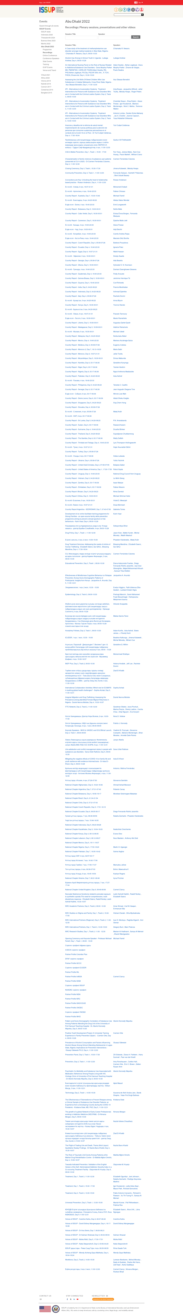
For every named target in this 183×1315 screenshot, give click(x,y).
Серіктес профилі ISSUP (75, 985)
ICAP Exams (47, 67)
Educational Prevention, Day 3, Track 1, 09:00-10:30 (84, 563)
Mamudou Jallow (119, 865)
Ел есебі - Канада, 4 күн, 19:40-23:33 (79, 225)
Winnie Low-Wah (119, 394)
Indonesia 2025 (47, 34)
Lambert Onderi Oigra (128, 590)
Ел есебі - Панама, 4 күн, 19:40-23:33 (79, 380)
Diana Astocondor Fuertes (123, 563)
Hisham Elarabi (119, 913)
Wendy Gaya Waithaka (121, 1252)
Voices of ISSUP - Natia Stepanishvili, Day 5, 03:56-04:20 (86, 1244)
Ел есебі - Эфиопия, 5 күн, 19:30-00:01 (80, 256)
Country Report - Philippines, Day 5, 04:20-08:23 (83, 385)
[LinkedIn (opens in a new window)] (74, 1299)
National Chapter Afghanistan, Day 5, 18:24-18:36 (84, 785)
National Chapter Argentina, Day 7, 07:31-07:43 (83, 789)
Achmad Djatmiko (120, 291)
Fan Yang (117, 152)
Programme (47, 49)
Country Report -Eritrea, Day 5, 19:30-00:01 (81, 496)
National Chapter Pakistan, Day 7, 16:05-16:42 (82, 851)
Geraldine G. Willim (120, 644)
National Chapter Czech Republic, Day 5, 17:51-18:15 (85, 807)
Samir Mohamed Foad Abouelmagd (126, 595)
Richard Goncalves (130, 1188)
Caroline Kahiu (119, 1219)
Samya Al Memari (136, 931)
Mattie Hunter (128, 533)
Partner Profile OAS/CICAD (75, 1003)
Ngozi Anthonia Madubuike (123, 371)
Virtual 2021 (45, 75)
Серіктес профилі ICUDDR (75, 967)
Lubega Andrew (119, 58)
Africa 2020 (45, 78)
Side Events (47, 61)
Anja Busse (117, 89)
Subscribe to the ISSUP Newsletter (103, 1299)
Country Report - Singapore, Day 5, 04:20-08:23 (83, 402)
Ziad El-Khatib (118, 670)
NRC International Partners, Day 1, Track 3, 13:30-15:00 (86, 927)
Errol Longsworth (119, 204)
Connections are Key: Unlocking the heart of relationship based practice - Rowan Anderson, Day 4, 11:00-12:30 (86, 181)
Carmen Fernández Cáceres (124, 159)
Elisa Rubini (131, 101)
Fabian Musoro (119, 487)
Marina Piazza (118, 709)
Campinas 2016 (47, 89)
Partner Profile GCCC (73, 963)
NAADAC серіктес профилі (75, 990)
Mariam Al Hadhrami (121, 931)
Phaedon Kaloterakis (121, 540)
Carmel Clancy (119, 889)
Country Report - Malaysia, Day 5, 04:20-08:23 (82, 336)
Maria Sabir (117, 349)
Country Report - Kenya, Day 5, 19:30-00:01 (81, 305)
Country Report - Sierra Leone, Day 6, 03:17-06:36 (84, 398)
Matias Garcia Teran (120, 616)
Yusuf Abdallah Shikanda (122, 118)
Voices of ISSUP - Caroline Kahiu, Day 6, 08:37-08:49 (85, 1219)
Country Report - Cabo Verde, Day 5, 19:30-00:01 (83, 213)
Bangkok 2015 (46, 92)
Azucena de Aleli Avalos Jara (124, 1092)
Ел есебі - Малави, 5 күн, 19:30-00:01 (79, 331)
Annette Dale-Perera (128, 735)
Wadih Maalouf (126, 535)
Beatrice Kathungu (120, 637)
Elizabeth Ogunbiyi (120, 1176)
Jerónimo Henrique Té (121, 278)
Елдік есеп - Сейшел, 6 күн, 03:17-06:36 (80, 394)
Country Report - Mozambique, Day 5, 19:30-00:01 (84, 358)
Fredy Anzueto (118, 274)
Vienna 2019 (46, 81)
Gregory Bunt (118, 927)
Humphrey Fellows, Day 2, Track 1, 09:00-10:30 (83, 630)
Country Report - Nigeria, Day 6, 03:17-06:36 (82, 371)
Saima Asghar (118, 851)
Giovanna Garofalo (120, 780)
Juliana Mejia (127, 152)
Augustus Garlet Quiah (121, 322)
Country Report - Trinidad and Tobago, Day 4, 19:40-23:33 (87, 442)
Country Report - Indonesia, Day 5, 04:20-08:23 (83, 291)
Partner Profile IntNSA (73, 976)
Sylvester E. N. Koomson (122, 265)
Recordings (47, 52)
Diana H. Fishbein (130, 1054)
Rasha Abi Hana (133, 1262)
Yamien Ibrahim (119, 367)
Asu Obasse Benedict (121, 79)
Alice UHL (131, 1209)
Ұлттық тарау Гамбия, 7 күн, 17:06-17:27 (80, 865)
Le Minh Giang (118, 478)
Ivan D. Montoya (119, 920)
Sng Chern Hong (119, 402)
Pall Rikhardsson (131, 1202)
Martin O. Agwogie (120, 847)
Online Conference (50, 55)
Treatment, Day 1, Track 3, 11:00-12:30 (79, 1176)
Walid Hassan (118, 251)
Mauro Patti (117, 1188)
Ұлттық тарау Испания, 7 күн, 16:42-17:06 (81, 860)
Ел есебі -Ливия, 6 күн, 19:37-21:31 (78, 505)
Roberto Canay (119, 789)
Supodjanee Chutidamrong (123, 434)
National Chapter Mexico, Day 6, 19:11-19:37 (82, 842)
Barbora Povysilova (120, 242)
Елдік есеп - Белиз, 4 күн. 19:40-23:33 (79, 204)
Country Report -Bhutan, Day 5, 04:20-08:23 (81, 491)
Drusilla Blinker (119, 429)
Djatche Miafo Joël (120, 220)
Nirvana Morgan (119, 1111)
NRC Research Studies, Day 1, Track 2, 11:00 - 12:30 (85, 931)
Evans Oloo (117, 833)
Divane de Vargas (133, 67)
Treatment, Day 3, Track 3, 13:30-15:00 (79, 1193)
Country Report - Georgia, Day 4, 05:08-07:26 (82, 260)
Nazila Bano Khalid (120, 1145)
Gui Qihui (116, 547)
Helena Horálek (119, 663)
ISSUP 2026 (46, 31)
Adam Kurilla (118, 630)
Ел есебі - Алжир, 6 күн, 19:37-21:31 (79, 187)
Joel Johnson (134, 1176)
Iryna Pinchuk (133, 706)
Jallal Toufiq (117, 354)
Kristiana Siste (118, 1099)
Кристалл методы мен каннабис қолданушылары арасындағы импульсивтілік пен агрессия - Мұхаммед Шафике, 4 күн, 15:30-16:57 (86, 656)
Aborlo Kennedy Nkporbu (122, 1021)
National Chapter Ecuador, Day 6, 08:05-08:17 (82, 811)
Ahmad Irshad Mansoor (122, 785)
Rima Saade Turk (119, 1248)
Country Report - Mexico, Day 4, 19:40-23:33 (82, 340)
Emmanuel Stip (119, 908)
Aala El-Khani (118, 759)
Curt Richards (118, 282)
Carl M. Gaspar (130, 906)
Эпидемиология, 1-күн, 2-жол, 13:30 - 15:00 (82, 587)
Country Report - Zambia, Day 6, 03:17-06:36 (82, 482)
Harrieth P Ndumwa (135, 173)
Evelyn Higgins (119, 587)
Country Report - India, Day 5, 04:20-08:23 (81, 287)
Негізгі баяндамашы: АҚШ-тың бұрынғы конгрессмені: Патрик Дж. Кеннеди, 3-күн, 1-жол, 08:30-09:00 (86, 724)
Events (43, 21)
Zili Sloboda (117, 1054)
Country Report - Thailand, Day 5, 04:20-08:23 (82, 434)
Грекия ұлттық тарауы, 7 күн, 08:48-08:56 (81, 816)
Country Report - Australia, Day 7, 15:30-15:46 (82, 195)
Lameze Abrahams (120, 1259)
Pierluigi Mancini (119, 594)
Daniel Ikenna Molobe (121, 697)
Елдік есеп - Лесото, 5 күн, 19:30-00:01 (80, 318)
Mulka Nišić (117, 1239)
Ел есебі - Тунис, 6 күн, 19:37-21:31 (78, 447)
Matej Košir (117, 411)
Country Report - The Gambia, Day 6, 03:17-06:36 (84, 438)
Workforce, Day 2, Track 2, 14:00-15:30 (79, 1259)
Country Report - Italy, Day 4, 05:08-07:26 (80, 296)
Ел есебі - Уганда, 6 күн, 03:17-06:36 (79, 456)
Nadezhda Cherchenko (122, 829)
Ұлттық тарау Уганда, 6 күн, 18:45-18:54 (80, 873)
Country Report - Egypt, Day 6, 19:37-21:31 (81, 251)
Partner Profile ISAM (73, 981)
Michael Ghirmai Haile (121, 496)
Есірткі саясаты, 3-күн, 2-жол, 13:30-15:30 (81, 540)
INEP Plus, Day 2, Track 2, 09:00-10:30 (80, 663)
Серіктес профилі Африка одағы (78, 945)
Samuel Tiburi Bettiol (122, 571)
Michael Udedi (118, 331)
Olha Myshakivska (133, 913)
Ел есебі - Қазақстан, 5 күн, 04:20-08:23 (80, 300)
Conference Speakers (51, 58)
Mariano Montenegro (129, 733)
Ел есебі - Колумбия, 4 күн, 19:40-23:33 (80, 234)
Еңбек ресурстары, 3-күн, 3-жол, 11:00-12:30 (82, 1269)
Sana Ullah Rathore (120, 749)
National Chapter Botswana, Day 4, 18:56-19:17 (83, 793)
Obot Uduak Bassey (121, 175)
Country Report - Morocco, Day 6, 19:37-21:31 (82, 354)
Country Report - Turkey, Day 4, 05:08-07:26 (81, 451)
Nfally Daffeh (118, 438)
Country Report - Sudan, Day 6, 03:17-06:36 (81, 425)
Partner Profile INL (72, 972)
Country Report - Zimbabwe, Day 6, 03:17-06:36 (83, 487)
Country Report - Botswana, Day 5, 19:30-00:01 (83, 209)
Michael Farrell (118, 195)
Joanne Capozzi (133, 115)
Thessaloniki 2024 (48, 37)
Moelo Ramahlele (120, 318)
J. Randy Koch (125, 633)
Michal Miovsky (119, 640)
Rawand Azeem (119, 425)
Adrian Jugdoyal (131, 65)
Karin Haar (117, 513)
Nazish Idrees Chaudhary (122, 1121)
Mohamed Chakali (120, 187)
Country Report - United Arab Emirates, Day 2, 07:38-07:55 (87, 465)
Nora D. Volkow (119, 716)
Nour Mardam (118, 838)
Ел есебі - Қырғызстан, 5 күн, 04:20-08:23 (81, 309)
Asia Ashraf (117, 376)
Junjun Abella (118, 739)
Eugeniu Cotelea (119, 345)
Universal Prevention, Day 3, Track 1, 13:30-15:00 (84, 1202)
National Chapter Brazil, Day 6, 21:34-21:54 (81, 798)
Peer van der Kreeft (128, 1057)
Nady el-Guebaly (119, 1262)
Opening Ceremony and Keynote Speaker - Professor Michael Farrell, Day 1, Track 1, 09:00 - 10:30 (88, 939)
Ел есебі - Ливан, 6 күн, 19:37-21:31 (79, 314)
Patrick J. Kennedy (120, 723)
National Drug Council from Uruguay (127, 474)
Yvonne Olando (119, 305)
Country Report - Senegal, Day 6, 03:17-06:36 (82, 389)
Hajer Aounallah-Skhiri (121, 447)
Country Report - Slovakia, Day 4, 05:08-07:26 (82, 407)
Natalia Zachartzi (119, 816)
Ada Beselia (118, 260)
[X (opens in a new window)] (70, 1299)
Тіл (140, 3)
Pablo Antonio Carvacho (122, 1193)
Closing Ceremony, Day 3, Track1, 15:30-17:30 (82, 168)
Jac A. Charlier (119, 115)
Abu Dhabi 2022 (47, 46)
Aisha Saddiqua (128, 1264)
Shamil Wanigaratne (121, 934)
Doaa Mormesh (119, 505)
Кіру (40, 2)
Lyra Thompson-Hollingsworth (124, 442)
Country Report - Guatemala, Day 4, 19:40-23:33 (83, 274)
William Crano (136, 154)
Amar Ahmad (118, 906)
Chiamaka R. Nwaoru (121, 48)
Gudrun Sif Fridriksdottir (122, 140)
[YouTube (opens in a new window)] (77, 1299)
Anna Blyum (118, 300)
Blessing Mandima (120, 544)
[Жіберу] (142, 15)
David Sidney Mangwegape (123, 1223)
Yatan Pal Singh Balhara (130, 1095)
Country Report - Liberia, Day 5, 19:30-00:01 (81, 322)
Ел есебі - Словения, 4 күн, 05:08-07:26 (80, 411)
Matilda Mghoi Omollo (121, 1155)
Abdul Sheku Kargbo (121, 398)
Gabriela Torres (119, 509)
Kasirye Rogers (119, 873)
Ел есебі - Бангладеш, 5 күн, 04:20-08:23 (81, 200)
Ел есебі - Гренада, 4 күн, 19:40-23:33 (79, 269)
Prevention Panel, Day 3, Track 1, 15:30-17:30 (82, 1054)
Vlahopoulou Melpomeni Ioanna (125, 598)
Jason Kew (117, 533)
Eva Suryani (134, 712)
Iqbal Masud (118, 1083)
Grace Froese (118, 225)
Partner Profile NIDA (72, 994)
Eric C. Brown (129, 1064)
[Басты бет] (51, 12)
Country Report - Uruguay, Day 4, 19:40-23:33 (82, 474)
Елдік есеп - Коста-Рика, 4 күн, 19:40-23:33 (81, 238)
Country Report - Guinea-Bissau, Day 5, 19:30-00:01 (84, 278)
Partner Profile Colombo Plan (76, 954)
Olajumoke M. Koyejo (121, 1164)
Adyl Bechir (117, 229)
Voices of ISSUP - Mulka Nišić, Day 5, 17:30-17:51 (84, 1239)
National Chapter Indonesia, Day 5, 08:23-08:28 (83, 825)
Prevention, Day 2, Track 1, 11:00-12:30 (80, 1061)
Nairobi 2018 (46, 84)
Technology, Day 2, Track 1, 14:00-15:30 (80, 1092)
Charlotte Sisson (119, 101)
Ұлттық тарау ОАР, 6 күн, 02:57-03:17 (79, 856)
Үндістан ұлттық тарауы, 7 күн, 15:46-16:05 (81, 820)
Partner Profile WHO (73, 1016)
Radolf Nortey (135, 894)
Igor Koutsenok (125, 103)
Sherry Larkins (130, 709)
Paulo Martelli (125, 154)
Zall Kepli (117, 1264)
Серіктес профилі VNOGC (75, 1012)
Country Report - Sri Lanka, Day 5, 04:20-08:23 (82, 420)
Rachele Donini (119, 296)
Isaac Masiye (118, 482)
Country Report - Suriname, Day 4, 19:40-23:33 (83, 429)
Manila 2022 (45, 43)
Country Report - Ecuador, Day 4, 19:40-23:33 (82, 247)
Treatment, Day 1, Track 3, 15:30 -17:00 (80, 1186)
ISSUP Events (45, 29)
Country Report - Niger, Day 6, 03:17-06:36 (81, 367)
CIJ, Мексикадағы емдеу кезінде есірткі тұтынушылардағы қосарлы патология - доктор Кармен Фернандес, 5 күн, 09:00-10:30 (88, 556)
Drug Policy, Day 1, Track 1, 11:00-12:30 (80, 533)
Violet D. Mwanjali (120, 500)
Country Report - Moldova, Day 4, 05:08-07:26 (82, 345)
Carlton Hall (132, 1061)
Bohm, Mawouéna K (121, 869)
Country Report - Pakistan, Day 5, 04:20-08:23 (82, 376)
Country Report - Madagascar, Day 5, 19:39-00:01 (83, 327)
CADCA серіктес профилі (75, 950)
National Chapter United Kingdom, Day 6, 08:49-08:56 (85, 889)
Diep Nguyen (124, 712)
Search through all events (49, 26)
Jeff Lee (129, 663)
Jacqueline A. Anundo (121, 575)
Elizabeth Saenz (135, 544)
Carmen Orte (118, 1033)
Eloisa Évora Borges (121, 213)
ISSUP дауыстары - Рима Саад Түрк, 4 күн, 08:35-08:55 (86, 1248)
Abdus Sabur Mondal (121, 200)
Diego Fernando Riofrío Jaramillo (126, 564)
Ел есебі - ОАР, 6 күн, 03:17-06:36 (78, 416)
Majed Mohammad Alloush (133, 568)
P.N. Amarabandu (120, 420)
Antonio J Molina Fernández (123, 768)
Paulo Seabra (118, 70)
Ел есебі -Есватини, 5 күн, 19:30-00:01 (80, 500)
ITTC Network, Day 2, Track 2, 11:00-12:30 (81, 706)
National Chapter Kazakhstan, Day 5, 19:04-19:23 (84, 829)
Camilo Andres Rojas (121, 234)
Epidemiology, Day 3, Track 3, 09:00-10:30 (81, 594)
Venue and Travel (49, 70)
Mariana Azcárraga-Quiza (123, 340)
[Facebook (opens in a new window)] (67, 1299)
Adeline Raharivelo (120, 327)
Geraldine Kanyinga (120, 362)
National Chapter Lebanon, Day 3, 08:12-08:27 (82, 838)
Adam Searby (118, 65)
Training (46, 64)
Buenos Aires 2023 (48, 40)
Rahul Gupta (118, 469)
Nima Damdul (118, 491)
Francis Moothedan (120, 287)
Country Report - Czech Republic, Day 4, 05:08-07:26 (85, 242)
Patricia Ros (118, 1205)
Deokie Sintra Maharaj (134, 113)
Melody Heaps (124, 91)
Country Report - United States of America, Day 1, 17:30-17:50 (88, 469)
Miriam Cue (130, 640)
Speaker (101, 34)
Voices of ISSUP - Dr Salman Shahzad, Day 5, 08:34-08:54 (87, 1235)
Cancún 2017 (46, 86)
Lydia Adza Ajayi (132, 1186)
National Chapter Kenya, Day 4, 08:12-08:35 (81, 833)
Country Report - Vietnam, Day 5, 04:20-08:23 (82, 478)
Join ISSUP (46, 2)
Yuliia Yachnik (118, 460)
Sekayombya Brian (120, 526)
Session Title (70, 34)
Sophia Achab (118, 687)
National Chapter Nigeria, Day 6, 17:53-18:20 (82, 847)
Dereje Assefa (118, 256)
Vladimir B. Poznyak (121, 730)
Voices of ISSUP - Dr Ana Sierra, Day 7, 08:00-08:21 (85, 1230)
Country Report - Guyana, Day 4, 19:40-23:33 (82, 282)
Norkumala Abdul (119, 336)
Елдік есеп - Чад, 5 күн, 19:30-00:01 (79, 229)
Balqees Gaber (119, 465)
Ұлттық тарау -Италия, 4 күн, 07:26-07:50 (81, 780)
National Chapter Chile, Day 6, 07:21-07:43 (81, 802)
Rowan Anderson (119, 180)
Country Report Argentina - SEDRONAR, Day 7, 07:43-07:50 (88, 509)
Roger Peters (136, 91)
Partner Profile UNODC (74, 1007)
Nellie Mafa (117, 209)
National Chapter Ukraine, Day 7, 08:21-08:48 (82, 878)
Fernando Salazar (120, 173)
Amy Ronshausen (120, 1061)
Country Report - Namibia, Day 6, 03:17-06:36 (82, 362)
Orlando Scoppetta (120, 604)
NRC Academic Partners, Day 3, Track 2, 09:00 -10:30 (85, 906)
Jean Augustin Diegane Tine (124, 389)
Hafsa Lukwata (119, 456)
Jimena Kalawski (119, 168)
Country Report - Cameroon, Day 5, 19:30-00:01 (83, 220)
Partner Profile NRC (72, 998)
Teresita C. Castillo (120, 385)
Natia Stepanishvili (120, 1244)
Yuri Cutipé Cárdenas (121, 125)
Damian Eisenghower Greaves (124, 269)
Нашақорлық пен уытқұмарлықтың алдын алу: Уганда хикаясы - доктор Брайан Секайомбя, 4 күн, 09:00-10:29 (87, 527)
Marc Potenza (130, 927)
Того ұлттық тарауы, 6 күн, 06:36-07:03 (80, 869)
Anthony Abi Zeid (131, 838)
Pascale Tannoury (120, 314)
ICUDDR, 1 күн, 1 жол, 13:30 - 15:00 (79, 637)
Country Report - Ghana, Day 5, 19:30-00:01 (81, 265)
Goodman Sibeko (119, 706)
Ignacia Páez (118, 247)
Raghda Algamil (133, 920)
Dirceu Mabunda (119, 358)
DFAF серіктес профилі (74, 958)
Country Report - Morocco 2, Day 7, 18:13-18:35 (83, 349)
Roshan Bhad (118, 1271)
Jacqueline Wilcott (130, 89)
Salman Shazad (119, 1235)
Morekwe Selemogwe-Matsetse (125, 793)
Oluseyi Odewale (119, 1042)
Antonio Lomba (119, 113)
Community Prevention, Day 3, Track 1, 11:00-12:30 (84, 173)
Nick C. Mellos (129, 106)
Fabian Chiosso (119, 191)
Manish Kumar (118, 1202)
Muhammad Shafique (121, 654)
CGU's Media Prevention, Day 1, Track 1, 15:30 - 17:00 (85, 152)
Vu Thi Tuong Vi (127, 1195)
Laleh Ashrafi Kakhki (121, 894)
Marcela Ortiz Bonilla (121, 238)
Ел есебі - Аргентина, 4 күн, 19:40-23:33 (80, 191)
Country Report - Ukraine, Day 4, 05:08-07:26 (82, 460)
